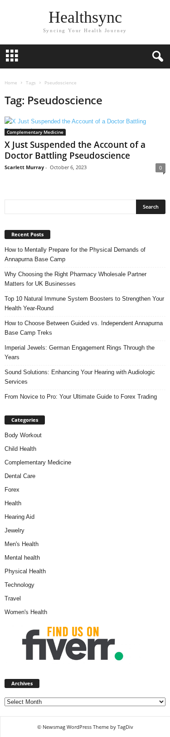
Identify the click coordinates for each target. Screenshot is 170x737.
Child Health (20, 448)
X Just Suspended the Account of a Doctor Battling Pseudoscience (75, 150)
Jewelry (14, 530)
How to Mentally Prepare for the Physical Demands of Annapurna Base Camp (75, 254)
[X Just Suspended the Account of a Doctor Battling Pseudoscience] (85, 126)
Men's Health (22, 544)
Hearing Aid (19, 516)
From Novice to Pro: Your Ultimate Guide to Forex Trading (81, 396)
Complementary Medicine (35, 132)
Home (11, 82)
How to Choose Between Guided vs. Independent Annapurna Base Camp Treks (84, 328)
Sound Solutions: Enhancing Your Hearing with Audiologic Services (80, 377)
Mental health (22, 557)
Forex (12, 489)
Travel (13, 598)
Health (13, 503)
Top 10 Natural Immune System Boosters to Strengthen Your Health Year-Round (84, 303)
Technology (19, 584)
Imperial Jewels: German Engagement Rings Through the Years (80, 352)
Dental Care (20, 476)
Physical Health (25, 571)
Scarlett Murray (24, 167)
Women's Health (26, 612)
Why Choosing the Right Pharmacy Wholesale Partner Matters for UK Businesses (75, 279)
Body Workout (23, 435)
